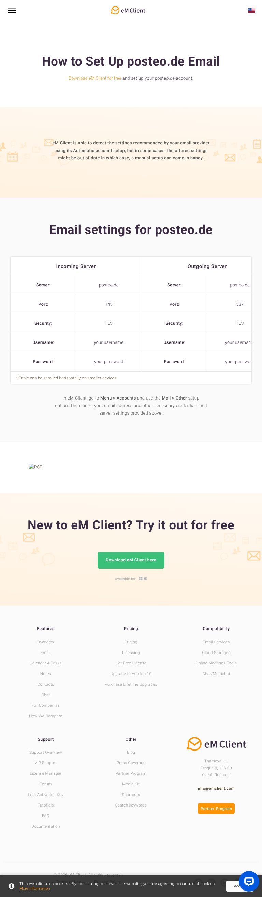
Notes (45, 673)
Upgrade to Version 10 (131, 673)
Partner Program (131, 773)
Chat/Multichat (216, 673)
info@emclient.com (216, 788)
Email (46, 652)
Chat (45, 694)
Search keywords (131, 805)
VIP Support (45, 762)
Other (131, 739)
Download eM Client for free (95, 78)
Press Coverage (131, 762)
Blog (131, 752)
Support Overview (45, 752)
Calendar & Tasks (46, 663)
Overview (45, 642)
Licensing (131, 652)
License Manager (46, 773)
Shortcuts (131, 794)
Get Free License (131, 663)
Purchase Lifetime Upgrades (131, 684)
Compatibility (216, 628)
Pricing (131, 628)
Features (46, 628)
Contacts (45, 684)
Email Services (216, 642)
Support (46, 739)
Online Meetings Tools (216, 663)
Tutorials (46, 805)
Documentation (45, 826)
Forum (46, 784)
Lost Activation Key (45, 794)
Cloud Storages (216, 652)
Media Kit (131, 784)
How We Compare (45, 716)
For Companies (46, 705)
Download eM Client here (131, 560)
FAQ (45, 815)
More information (34, 888)
